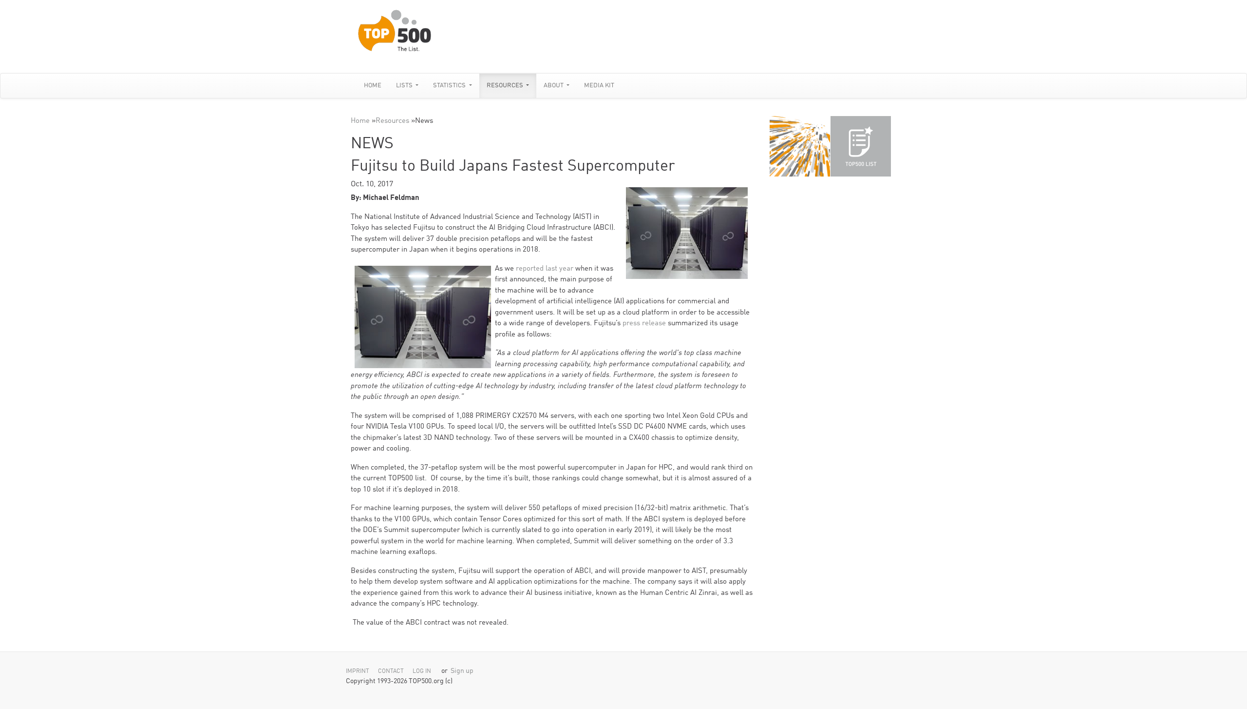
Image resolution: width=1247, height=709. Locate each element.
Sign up (462, 671)
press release (644, 323)
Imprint (357, 671)
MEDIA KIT (599, 85)
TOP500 (800, 146)
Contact (391, 671)
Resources (506, 85)
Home (372, 85)
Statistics (450, 85)
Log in (422, 671)
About (554, 85)
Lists (405, 85)
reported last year (544, 269)
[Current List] (861, 146)
